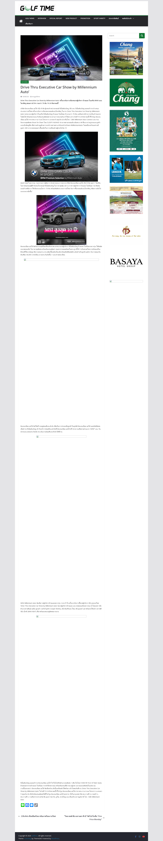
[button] (133, 18)
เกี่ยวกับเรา (29, 24)
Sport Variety (99, 18)
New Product (71, 18)
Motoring (24, 82)
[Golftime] (21, 21)
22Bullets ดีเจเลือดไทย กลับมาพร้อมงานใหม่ (38, 816)
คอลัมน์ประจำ (127, 18)
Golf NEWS (29, 18)
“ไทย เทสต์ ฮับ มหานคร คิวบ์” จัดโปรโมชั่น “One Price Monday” (83, 818)
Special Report (56, 18)
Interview (42, 18)
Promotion (85, 18)
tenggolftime (36, 97)
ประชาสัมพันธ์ (114, 18)
